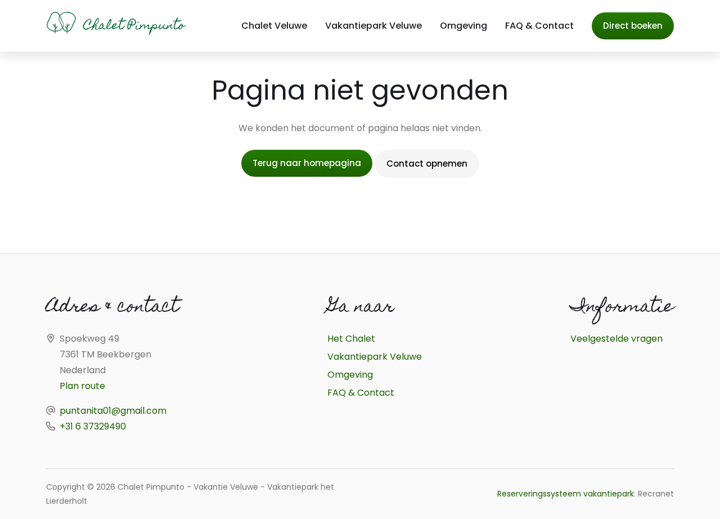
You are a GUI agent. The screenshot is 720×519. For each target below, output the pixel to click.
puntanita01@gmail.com (113, 410)
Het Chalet (351, 338)
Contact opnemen (426, 163)
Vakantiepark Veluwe (373, 25)
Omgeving (463, 25)
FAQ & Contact (539, 25)
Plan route (82, 385)
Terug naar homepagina (307, 163)
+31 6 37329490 (93, 426)
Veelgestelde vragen (616, 338)
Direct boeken (633, 26)
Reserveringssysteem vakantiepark (565, 493)
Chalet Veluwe (274, 25)
